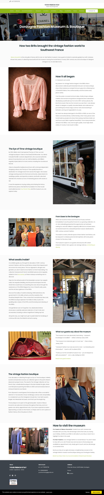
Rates (75, 11)
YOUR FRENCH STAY (52, 5)
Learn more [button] (49, 492)
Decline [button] (88, 492)
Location (45, 11)
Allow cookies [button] (96, 492)
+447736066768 (15, 1)
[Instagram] (15, 475)
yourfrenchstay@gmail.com (45, 472)
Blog (61, 11)
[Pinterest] (12, 475)
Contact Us (92, 11)
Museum (38, 11)
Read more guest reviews (63, 358)
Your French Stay (26, 189)
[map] (70, 473)
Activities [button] (53, 11)
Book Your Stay (57, 456)
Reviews (81, 11)
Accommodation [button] (27, 11)
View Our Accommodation (70, 456)
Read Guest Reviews (85, 456)
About (18, 11)
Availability (68, 11)
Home (11, 11)
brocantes (21, 274)
